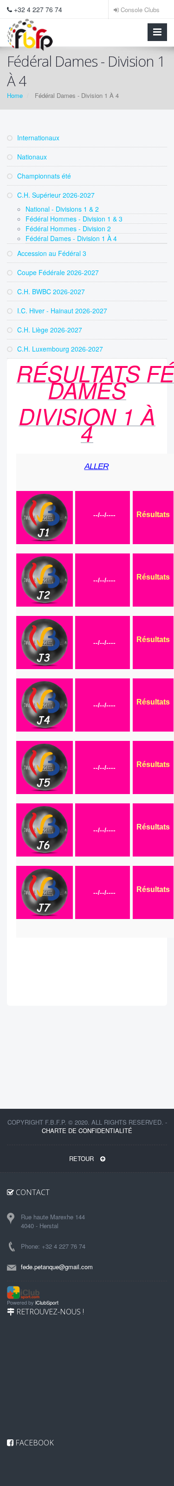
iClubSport (46, 1302)
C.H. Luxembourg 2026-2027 (59, 348)
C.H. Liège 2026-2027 (48, 329)
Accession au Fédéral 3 (50, 253)
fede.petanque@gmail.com (57, 1266)
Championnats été (43, 175)
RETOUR (82, 1158)
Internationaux (37, 137)
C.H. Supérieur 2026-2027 (55, 195)
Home (15, 95)
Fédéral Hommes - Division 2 (68, 228)
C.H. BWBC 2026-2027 (50, 291)
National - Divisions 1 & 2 (62, 209)
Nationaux (31, 156)
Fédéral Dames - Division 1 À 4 (71, 238)
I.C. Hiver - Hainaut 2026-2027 (61, 310)
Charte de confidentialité (87, 1130)
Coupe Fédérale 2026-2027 (57, 272)
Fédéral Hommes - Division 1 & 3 (74, 218)
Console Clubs (139, 9)
